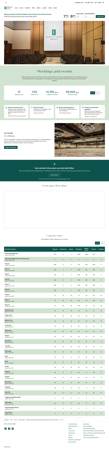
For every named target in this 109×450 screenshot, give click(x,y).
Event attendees (90, 13)
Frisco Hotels (21, 419)
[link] (17, 116)
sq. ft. (92, 92)
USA (11, 419)
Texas (15, 419)
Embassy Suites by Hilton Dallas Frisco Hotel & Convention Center (42, 419)
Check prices (101, 16)
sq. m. (97, 92)
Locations (6, 419)
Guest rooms (80, 13)
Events (61, 419)
